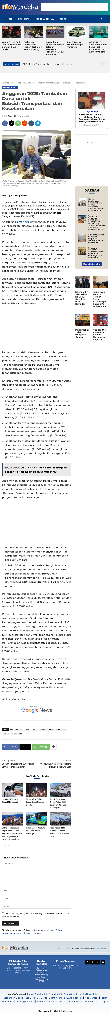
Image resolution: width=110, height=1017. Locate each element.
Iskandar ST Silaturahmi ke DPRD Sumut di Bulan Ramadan (81, 298)
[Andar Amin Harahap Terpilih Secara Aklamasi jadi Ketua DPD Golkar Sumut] (100, 282)
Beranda (5, 83)
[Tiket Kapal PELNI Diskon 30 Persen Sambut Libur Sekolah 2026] (60, 819)
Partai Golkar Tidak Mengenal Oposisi (82, 333)
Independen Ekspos (13, 997)
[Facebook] (5, 123)
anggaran (13, 205)
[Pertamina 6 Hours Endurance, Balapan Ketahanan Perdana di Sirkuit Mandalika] (55, 32)
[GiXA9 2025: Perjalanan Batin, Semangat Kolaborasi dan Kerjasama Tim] (98, 32)
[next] (105, 64)
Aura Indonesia (74, 997)
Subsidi (6, 733)
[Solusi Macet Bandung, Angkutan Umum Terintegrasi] (36, 819)
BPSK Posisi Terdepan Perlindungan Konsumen (48, 64)
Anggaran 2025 (16, 729)
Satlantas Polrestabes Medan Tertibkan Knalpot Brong (33, 46)
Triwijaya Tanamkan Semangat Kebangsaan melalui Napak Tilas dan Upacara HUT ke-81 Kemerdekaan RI (96, 222)
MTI (64, 729)
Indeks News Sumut (67, 994)
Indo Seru (30, 997)
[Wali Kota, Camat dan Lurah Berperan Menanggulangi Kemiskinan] (82, 238)
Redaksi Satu (33, 994)
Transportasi (16, 83)
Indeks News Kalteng (89, 994)
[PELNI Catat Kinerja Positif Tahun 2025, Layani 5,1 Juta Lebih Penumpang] (60, 790)
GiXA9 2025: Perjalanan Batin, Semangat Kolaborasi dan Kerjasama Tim (98, 47)
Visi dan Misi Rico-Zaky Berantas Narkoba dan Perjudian (100, 335)
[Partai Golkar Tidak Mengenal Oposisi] (82, 320)
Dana (27, 729)
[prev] (101, 64)
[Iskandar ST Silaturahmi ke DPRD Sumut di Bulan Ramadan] (82, 282)
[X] (11, 123)
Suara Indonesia (57, 997)
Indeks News (48, 994)
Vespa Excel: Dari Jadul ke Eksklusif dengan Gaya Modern (11, 46)
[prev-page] (4, 845)
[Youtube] (103, 962)
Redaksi (11, 116)
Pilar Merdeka (92, 997)
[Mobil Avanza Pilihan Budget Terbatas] (76, 32)
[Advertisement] (74, 7)
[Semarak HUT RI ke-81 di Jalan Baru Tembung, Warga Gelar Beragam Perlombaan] (91, 100)
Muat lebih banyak (90, 264)
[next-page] (8, 845)
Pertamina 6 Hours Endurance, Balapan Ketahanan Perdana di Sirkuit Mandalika (55, 48)
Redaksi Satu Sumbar (48, 1001)
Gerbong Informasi (25, 1001)
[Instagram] (92, 962)
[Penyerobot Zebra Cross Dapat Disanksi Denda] (36, 790)
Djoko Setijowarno (39, 729)
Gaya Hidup (91, 112)
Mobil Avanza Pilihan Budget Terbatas (75, 44)
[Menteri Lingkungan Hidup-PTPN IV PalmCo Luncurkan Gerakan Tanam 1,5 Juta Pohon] (82, 202)
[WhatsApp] (18, 123)
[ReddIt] (25, 123)
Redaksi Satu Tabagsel (96, 1001)
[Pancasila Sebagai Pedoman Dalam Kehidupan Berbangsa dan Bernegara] (82, 251)
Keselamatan (54, 729)
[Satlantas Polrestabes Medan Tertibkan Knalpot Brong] (33, 32)
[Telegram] (38, 123)
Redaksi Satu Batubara (71, 1001)
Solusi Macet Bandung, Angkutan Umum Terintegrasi (35, 831)
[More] (54, 747)
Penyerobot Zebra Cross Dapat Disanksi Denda (35, 802)
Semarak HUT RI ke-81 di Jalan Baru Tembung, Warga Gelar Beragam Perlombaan (91, 118)
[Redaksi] (4, 116)
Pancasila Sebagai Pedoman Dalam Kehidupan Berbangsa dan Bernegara (96, 252)
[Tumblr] (31, 123)
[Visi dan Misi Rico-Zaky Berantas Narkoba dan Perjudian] (100, 320)
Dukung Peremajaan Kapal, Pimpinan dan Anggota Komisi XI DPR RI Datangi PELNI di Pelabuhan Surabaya (12, 833)
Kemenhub (22, 221)
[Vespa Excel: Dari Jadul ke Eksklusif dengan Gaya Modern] (11, 32)
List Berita (42, 997)
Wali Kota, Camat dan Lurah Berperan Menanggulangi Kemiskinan (96, 238)
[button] (101, 19)
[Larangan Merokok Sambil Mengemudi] (12, 790)
